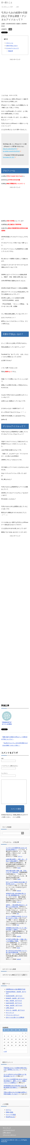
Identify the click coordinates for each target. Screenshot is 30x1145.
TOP (8, 6)
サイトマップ (10, 1012)
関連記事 (10, 51)
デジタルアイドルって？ (12, 48)
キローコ (20, 856)
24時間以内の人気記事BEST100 (15, 989)
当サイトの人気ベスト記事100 (15, 1017)
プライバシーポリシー (12, 1015)
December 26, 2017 (9, 157)
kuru (18, 913)
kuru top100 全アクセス (14, 1000)
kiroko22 (19, 890)
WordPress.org (10, 1117)
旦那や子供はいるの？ (12, 45)
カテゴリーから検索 (9, 975)
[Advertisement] (15, 76)
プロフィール (9, 43)
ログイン (8, 1109)
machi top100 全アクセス (14, 1003)
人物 (10, 29)
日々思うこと (6, 2)
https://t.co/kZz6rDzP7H (10, 149)
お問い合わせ (10, 1008)
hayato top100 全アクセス (14, 996)
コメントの (11, 1114)
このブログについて (9, 1130)
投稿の (9, 1112)
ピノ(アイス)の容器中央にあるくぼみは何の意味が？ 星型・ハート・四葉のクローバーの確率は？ (15, 1080)
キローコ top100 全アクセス (15, 1010)
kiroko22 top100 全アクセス (15, 998)
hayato (19, 867)
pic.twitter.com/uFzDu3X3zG (11, 151)
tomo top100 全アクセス (14, 1005)
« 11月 (5, 1051)
